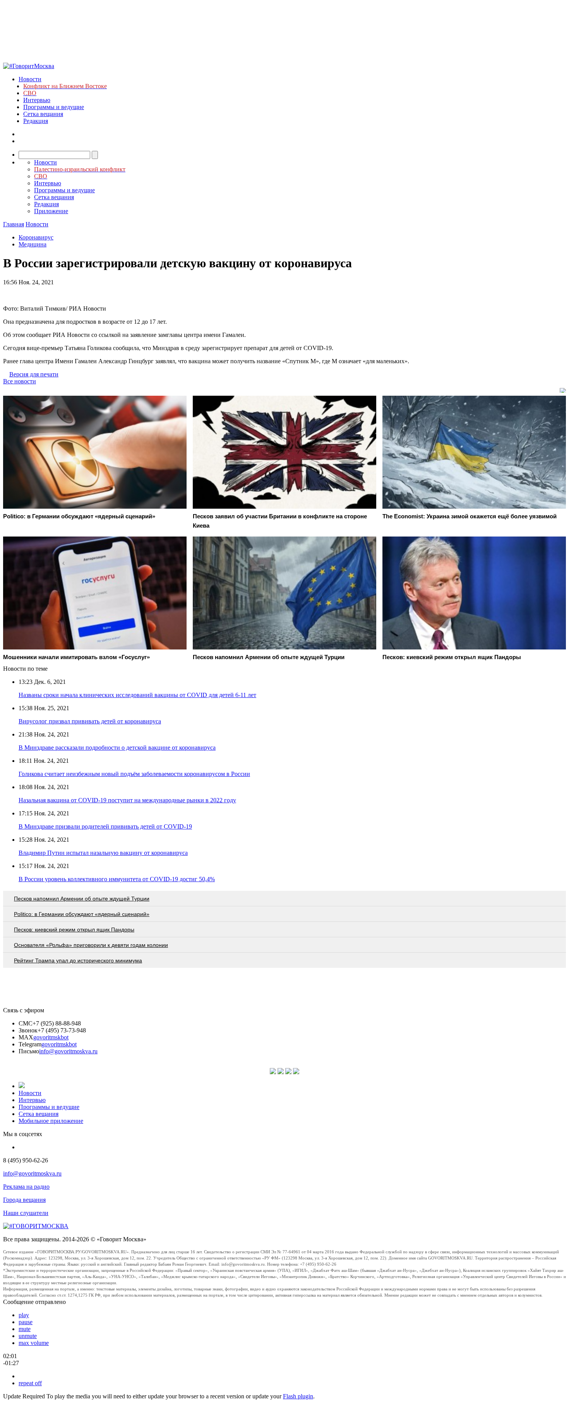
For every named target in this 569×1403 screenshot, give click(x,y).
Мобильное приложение (51, 1121)
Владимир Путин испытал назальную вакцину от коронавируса (103, 852)
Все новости (19, 381)
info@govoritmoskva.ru (68, 1051)
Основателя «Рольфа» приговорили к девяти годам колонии (91, 945)
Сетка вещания (43, 114)
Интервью (36, 100)
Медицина (32, 244)
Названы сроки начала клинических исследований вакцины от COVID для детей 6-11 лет (137, 695)
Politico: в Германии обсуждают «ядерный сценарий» (81, 914)
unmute (28, 1336)
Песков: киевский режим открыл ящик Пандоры (74, 929)
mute (25, 1329)
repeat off (30, 1383)
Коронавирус (36, 237)
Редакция (35, 121)
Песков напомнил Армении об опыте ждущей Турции (81, 898)
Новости (30, 79)
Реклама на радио (26, 1186)
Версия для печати (33, 374)
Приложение (51, 211)
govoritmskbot (51, 1037)
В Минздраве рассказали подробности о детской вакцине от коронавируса (117, 747)
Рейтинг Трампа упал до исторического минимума (78, 960)
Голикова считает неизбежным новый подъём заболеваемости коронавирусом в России (134, 774)
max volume (34, 1343)
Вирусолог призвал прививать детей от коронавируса (90, 721)
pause (26, 1322)
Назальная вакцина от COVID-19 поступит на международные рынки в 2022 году (127, 800)
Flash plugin (298, 1396)
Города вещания (24, 1199)
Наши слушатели (25, 1213)
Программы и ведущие (53, 107)
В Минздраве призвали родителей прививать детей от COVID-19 (105, 826)
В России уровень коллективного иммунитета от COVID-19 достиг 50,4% (117, 879)
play (24, 1315)
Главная (13, 224)
